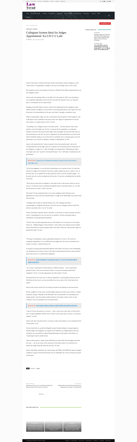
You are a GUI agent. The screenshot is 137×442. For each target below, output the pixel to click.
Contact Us (95, 440)
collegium (38, 368)
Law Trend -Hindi (98, 43)
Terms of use (81, 440)
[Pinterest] (42, 44)
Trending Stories (33, 25)
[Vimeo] (108, 1)
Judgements (53, 422)
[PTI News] (32, 397)
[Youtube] (110, 1)
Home (27, 25)
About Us (68, 440)
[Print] (38, 44)
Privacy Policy (74, 440)
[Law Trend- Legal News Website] (37, 6)
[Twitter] (106, 1)
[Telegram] (104, 1)
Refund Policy (89, 440)
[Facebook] (100, 1)
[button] (109, 15)
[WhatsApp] (31, 44)
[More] (46, 44)
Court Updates (35, 423)
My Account (108, 440)
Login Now (102, 440)
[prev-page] (27, 434)
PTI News (30, 39)
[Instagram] (102, 1)
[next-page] (30, 434)
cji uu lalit (32, 368)
